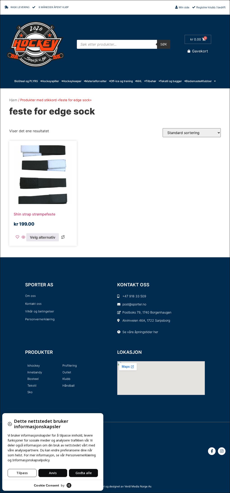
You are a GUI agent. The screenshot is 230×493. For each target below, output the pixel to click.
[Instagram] (222, 451)
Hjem (13, 100)
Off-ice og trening (121, 81)
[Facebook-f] (212, 451)
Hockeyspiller (50, 81)
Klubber (206, 81)
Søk (163, 44)
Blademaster (194, 81)
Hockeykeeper (72, 81)
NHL (139, 81)
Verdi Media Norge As (137, 486)
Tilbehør (151, 81)
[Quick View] (23, 237)
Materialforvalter (96, 81)
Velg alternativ (42, 237)
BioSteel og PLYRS (26, 81)
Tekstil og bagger (171, 81)
